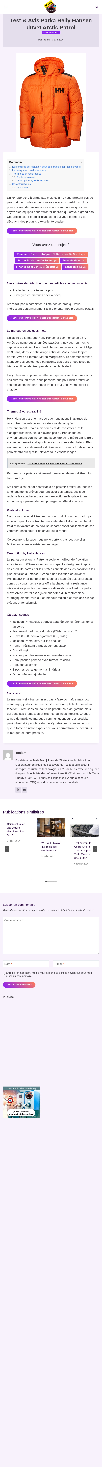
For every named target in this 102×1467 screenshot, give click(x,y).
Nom (8, 963)
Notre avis (22, 187)
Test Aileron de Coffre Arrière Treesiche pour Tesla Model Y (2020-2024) (82, 850)
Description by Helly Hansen (33, 180)
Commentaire (13, 920)
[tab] (46, 881)
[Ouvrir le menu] (6, 7)
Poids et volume (26, 177)
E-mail (59, 963)
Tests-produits (51, 33)
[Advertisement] (21, 1036)
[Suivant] (95, 849)
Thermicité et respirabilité (26, 173)
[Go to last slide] (7, 849)
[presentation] (51, 827)
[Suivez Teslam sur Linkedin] (24, 790)
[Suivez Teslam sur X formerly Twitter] (18, 790)
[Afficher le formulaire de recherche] (96, 7)
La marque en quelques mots (29, 170)
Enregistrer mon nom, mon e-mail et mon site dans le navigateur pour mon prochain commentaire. (49, 974)
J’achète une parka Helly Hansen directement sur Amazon (42, 230)
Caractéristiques (21, 184)
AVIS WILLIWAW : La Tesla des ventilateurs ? (50, 847)
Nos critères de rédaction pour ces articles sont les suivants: (46, 166)
